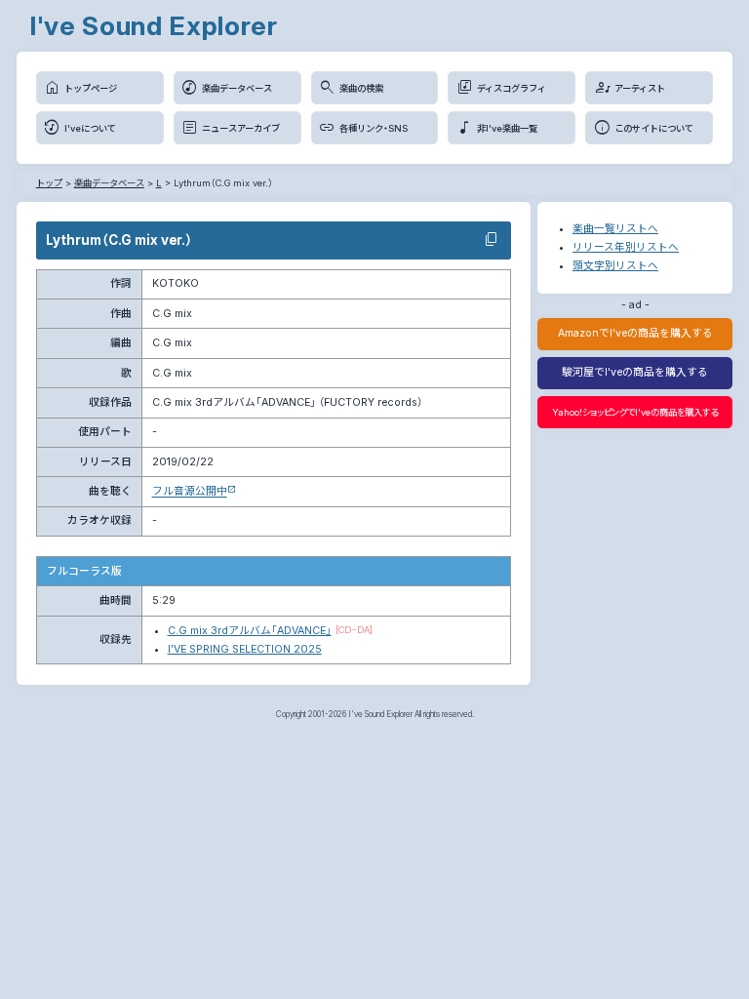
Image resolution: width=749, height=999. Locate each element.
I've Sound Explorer (153, 25)
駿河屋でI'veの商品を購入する (635, 372)
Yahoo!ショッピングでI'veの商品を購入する (635, 412)
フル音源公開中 (189, 491)
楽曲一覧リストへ (615, 228)
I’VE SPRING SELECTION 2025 (245, 649)
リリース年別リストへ (625, 247)
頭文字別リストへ (615, 266)
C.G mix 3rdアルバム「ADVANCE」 (250, 630)
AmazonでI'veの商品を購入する (635, 333)
